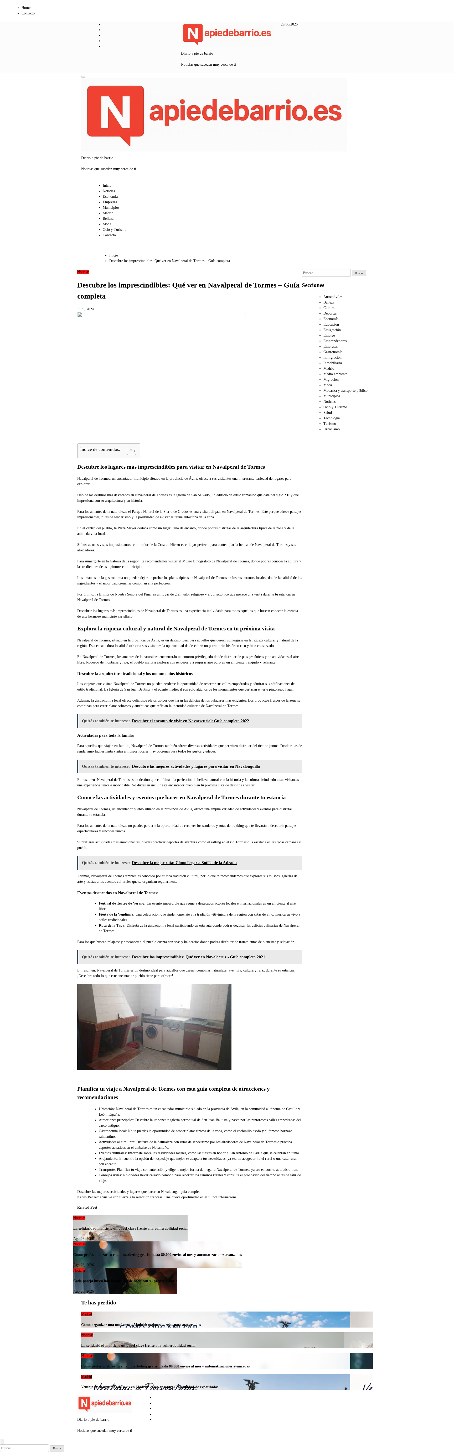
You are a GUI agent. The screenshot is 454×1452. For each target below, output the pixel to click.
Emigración (332, 330)
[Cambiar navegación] (83, 76)
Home (26, 8)
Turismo (329, 424)
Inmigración (332, 357)
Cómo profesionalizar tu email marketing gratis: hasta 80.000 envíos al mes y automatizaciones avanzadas (157, 1255)
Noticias (109, 191)
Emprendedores (335, 341)
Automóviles (332, 297)
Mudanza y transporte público (345, 391)
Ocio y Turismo (114, 230)
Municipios (111, 208)
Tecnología (331, 418)
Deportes (330, 313)
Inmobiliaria (332, 363)
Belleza (108, 219)
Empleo (329, 335)
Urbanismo (331, 429)
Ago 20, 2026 (83, 1291)
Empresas (110, 202)
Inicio (107, 185)
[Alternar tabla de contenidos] (129, 450)
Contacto (28, 13)
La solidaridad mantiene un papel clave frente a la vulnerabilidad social (130, 1228)
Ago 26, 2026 (83, 1239)
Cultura (328, 308)
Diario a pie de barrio (197, 53)
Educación (331, 324)
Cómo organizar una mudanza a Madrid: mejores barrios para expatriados (141, 1325)
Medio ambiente (335, 374)
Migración (331, 380)
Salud (327, 413)
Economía (110, 197)
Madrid (108, 213)
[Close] (2, 1441)
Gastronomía (332, 352)
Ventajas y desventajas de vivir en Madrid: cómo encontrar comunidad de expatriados (149, 1387)
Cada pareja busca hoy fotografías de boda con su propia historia (125, 1281)
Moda (107, 224)
